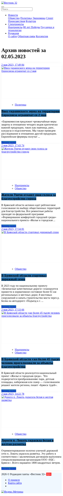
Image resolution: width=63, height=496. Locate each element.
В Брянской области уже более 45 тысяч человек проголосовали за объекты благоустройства (30, 362)
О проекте (14, 479)
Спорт (49, 18)
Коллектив (42, 36)
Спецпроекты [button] (16, 24)
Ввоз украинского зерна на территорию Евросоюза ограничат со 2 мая (30, 113)
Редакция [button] (13, 33)
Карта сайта (15, 483)
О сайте (12, 36)
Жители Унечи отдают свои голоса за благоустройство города (28, 196)
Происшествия (16, 21)
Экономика (38, 18)
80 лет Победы (31, 27)
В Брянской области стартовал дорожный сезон (24, 277)
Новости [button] (13, 15)
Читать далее (8, 142)
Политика (26, 18)
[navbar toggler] (2, 6)
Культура (31, 21)
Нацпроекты (15, 27)
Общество (14, 18)
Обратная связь (26, 36)
